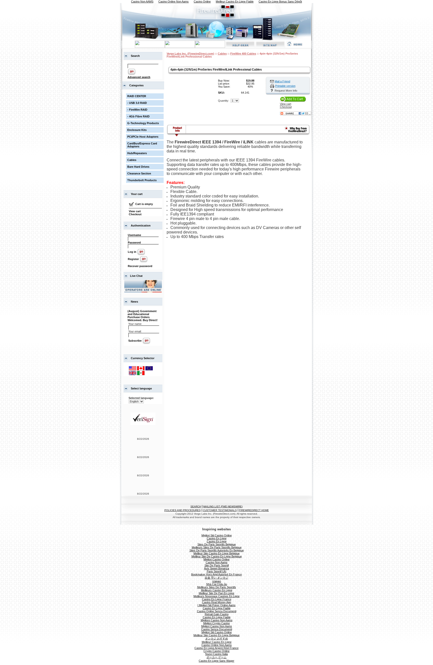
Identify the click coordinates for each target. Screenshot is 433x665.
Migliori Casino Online (216, 559)
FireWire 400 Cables (243, 53)
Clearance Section (139, 173)
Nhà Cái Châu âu (216, 584)
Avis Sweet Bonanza (216, 568)
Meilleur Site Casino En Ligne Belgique (216, 553)
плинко (216, 581)
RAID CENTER (136, 96)
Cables (131, 159)
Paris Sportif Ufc (217, 571)
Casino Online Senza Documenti (216, 611)
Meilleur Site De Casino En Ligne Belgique (216, 556)
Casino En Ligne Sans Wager (216, 660)
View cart (135, 211)
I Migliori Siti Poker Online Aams (216, 605)
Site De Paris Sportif (216, 565)
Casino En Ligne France (216, 599)
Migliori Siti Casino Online (216, 535)
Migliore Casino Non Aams (217, 620)
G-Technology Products (143, 123)
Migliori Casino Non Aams (216, 626)
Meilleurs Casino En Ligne (216, 590)
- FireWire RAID (137, 109)
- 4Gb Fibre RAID (138, 116)
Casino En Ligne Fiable (217, 608)
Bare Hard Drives (138, 166)
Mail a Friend (282, 81)
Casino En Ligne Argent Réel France (216, 647)
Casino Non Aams (217, 562)
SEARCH (195, 506)
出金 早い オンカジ (216, 577)
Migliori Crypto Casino (216, 623)
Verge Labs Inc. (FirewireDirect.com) (190, 53)
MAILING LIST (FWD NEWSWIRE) (223, 506)
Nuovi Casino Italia (216, 653)
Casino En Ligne (217, 538)
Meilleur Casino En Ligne (217, 641)
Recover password (140, 266)
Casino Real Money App (216, 602)
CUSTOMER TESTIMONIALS (220, 510)
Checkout (135, 214)
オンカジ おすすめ (216, 638)
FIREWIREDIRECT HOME (254, 510)
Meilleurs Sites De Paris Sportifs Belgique (217, 547)
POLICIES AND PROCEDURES (182, 510)
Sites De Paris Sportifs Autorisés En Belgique (216, 550)
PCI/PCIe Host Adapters (142, 136)
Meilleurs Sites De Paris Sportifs (216, 587)
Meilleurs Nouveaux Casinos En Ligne (216, 596)
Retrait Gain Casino (217, 614)
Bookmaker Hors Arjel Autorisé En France (216, 574)
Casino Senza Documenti (216, 629)
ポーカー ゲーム (216, 657)
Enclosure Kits (137, 129)
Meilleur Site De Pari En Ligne (216, 593)
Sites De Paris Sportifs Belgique (216, 544)
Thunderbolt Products (142, 180)
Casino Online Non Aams (216, 644)
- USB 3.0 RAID (137, 102)
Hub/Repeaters (137, 153)
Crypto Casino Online (216, 650)
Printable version (285, 85)
